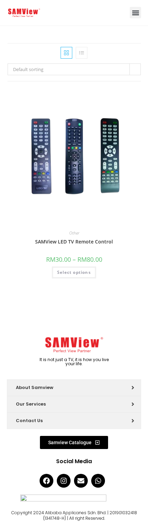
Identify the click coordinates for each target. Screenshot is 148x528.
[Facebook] (46, 481)
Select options (74, 272)
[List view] (81, 53)
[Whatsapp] (98, 481)
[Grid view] (66, 53)
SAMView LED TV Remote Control (74, 241)
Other (74, 233)
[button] (135, 12)
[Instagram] (64, 481)
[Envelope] (81, 481)
